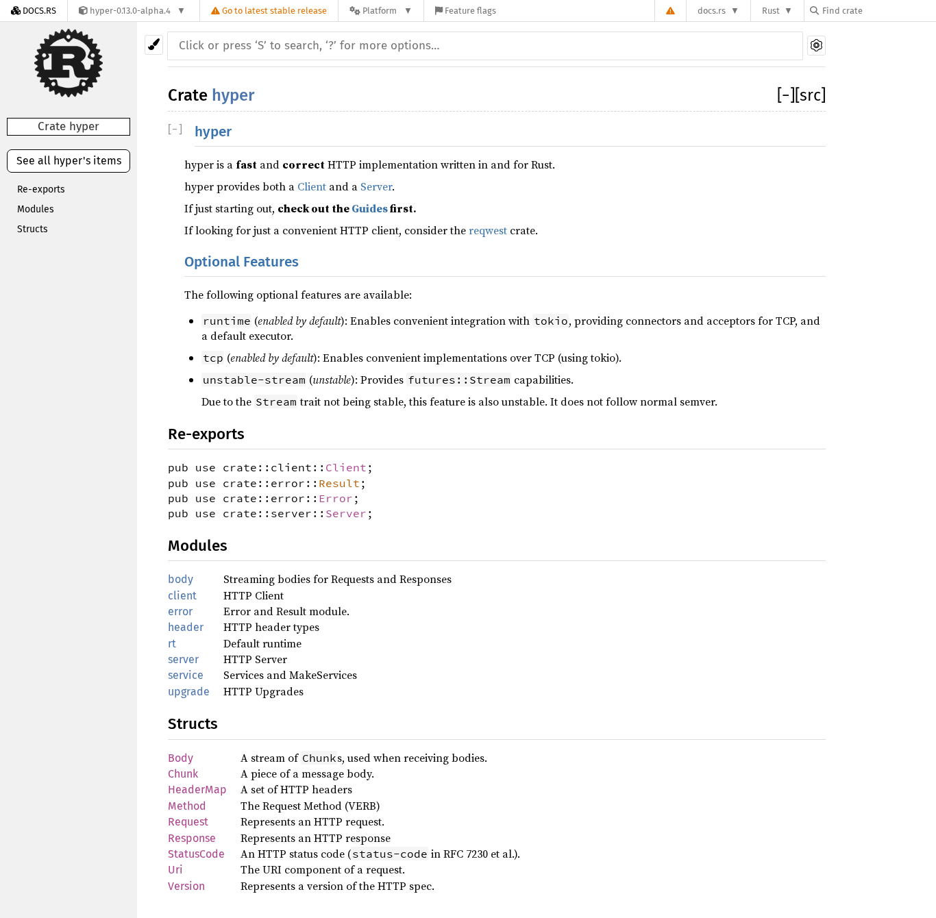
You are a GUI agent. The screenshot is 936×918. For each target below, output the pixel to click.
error (180, 611)
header (186, 627)
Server (376, 186)
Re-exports (41, 189)
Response (192, 838)
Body (180, 758)
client (182, 595)
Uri (175, 869)
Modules (35, 209)
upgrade (189, 691)
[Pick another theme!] (154, 45)
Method (187, 805)
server (183, 659)
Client (311, 186)
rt (172, 643)
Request (188, 821)
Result (339, 483)
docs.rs (712, 10)
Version (186, 886)
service (186, 675)
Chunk (183, 773)
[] (786, 95)
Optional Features (241, 262)
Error (336, 498)
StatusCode (196, 853)
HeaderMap (197, 789)
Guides (370, 208)
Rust (771, 10)
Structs (32, 229)
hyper (233, 95)
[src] (810, 95)
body (180, 579)
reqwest (488, 230)
